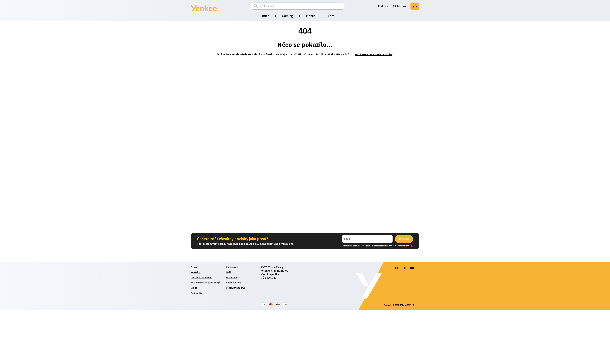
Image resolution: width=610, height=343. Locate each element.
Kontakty (196, 272)
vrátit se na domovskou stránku (373, 54)
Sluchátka (231, 277)
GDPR (194, 287)
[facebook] (396, 268)
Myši (228, 272)
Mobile (310, 16)
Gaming (287, 16)
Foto (331, 16)
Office (265, 16)
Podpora (383, 6)
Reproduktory (233, 282)
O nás (194, 267)
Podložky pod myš (235, 287)
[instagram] (404, 268)
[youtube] (411, 268)
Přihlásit (404, 239)
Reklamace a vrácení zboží (205, 282)
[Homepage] (204, 11)
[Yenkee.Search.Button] (256, 6)
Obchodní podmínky (201, 277)
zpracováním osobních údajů (401, 246)
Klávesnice (232, 267)
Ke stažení (196, 292)
